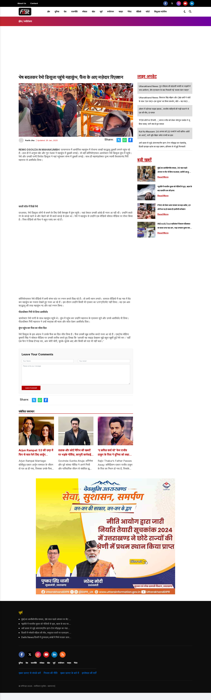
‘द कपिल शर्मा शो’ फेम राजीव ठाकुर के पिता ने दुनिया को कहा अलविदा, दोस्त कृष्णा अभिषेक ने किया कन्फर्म (114, 453)
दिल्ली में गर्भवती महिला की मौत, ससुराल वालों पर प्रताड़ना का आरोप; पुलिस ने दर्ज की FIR (46, 632)
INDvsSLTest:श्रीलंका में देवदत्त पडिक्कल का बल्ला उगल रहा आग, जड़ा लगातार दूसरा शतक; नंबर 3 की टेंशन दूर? (174, 226)
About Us (22, 3)
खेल (93, 11)
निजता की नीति (50, 672)
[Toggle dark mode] (185, 11)
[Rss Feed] (63, 655)
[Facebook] (165, 3)
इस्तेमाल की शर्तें (89, 672)
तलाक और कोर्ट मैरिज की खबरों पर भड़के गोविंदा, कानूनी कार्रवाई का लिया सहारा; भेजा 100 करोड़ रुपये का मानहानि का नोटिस (75, 453)
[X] (172, 3)
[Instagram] (178, 3)
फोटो (148, 11)
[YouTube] (185, 3)
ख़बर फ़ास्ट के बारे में (69, 672)
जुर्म (101, 11)
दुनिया (57, 11)
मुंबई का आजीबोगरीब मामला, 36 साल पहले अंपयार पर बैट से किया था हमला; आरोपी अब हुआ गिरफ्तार (174, 170)
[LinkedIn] (192, 3)
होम (48, 11)
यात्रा (121, 11)
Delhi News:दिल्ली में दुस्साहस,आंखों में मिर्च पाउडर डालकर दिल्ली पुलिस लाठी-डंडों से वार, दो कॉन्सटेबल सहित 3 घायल (46, 637)
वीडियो (138, 11)
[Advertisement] (105, 53)
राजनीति (74, 11)
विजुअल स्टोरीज (160, 11)
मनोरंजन (110, 11)
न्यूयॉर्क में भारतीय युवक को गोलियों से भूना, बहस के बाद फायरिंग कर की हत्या (174, 188)
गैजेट (130, 11)
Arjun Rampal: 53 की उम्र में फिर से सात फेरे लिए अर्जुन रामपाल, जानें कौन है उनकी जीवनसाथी (36, 453)
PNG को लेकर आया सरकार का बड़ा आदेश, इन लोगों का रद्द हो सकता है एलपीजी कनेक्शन (174, 207)
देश (65, 11)
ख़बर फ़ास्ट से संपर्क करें (30, 672)
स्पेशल (84, 11)
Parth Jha (29, 140)
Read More (163, 177)
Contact (34, 3)
